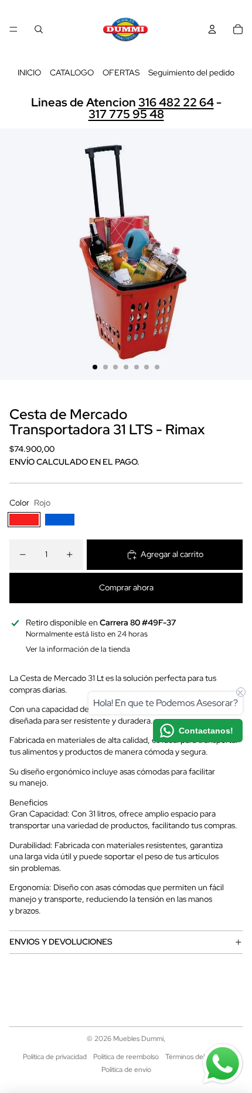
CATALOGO (72, 72)
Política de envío (126, 1069)
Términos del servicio (197, 1056)
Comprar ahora (126, 587)
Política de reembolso (126, 1056)
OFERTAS (121, 72)
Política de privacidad (55, 1056)
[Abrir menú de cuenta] (212, 29)
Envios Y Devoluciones (61, 941)
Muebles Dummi (138, 1038)
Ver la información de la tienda (78, 649)
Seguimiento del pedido (191, 72)
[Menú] (13, 29)
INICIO (29, 72)
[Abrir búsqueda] (39, 29)
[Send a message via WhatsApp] (222, 1063)
